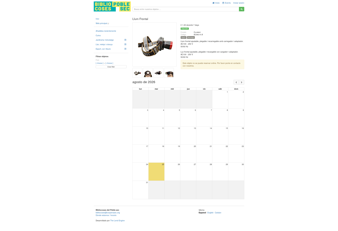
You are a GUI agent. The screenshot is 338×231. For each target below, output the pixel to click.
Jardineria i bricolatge (105, 40)
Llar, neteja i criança (104, 44)
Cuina (98, 35)
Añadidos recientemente (106, 31)
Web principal (102, 23)
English (210, 212)
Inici (97, 18)
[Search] (241, 9)
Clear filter (111, 67)
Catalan (218, 212)
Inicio (217, 2)
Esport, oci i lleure (103, 48)
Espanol (202, 212)
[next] (241, 82)
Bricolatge (191, 37)
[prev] (236, 82)
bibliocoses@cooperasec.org (108, 212)
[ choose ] (100, 63)
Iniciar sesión (238, 2)
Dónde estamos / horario (106, 215)
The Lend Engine (117, 220)
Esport (183, 37)
